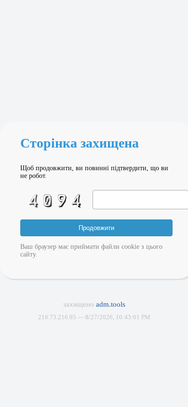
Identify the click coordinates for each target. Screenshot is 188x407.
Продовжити (96, 227)
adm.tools (110, 304)
